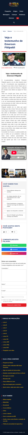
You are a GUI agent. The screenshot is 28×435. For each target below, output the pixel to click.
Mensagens (6, 14)
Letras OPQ (6, 344)
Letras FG (5, 336)
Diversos (11, 18)
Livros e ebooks (7, 413)
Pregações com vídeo (8, 350)
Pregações (8, 11)
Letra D (5, 330)
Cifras (4, 410)
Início (4, 31)
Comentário (5, 268)
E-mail (4, 290)
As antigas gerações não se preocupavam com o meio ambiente (14, 198)
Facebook (15, 249)
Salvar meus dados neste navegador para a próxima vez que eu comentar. (14, 300)
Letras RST (6, 347)
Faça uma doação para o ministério (12, 384)
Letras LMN (6, 342)
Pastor (21, 11)
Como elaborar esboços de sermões (14, 191)
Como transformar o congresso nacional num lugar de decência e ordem (15, 205)
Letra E (5, 333)
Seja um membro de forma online (11, 370)
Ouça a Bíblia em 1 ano (9, 381)
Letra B (5, 325)
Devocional (6, 405)
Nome (4, 284)
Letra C (5, 327)
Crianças (14, 14)
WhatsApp (15, 245)
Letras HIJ (5, 339)
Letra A (5, 322)
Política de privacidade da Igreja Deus (13, 424)
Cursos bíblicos (7, 408)
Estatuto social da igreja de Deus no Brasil (14, 373)
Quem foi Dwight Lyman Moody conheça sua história (15, 215)
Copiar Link (15, 253)
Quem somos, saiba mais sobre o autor (13, 387)
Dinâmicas (22, 14)
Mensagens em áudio (8, 375)
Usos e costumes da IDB (9, 416)
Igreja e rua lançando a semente (15, 210)
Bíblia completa (7, 399)
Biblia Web (6, 402)
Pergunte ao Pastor (8, 362)
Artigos (15, 11)
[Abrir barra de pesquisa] (14, 22)
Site (3, 297)
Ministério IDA (6, 378)
